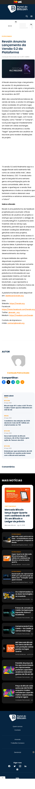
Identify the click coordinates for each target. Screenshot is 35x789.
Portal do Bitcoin (17, 9)
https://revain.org (17, 303)
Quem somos (17, 726)
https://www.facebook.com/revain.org (18, 309)
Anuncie (17, 739)
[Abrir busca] (27, 16)
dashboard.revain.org (14, 295)
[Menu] (31, 16)
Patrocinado (7, 36)
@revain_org (14, 312)
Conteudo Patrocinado (18, 373)
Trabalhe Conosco (17, 743)
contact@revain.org (15, 323)
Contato (17, 730)
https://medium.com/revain (21, 315)
